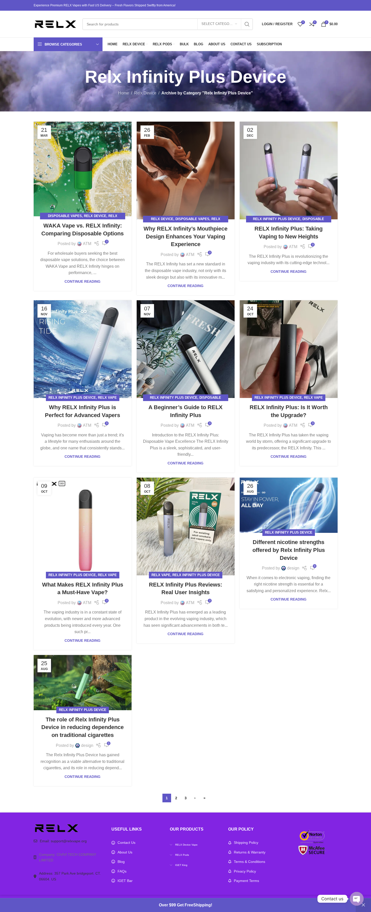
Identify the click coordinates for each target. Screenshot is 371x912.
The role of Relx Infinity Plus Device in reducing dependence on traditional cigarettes (82, 727)
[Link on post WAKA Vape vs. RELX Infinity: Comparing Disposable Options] (83, 169)
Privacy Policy (245, 871)
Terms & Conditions (249, 862)
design (293, 568)
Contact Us (126, 842)
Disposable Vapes (65, 216)
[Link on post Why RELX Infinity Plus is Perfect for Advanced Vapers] (83, 349)
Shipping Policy (246, 842)
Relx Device (145, 93)
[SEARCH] (247, 24)
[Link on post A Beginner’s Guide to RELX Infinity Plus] (186, 349)
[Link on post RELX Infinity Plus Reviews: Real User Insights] (186, 526)
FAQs (122, 871)
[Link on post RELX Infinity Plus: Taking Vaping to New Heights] (289, 170)
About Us (125, 852)
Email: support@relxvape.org (63, 841)
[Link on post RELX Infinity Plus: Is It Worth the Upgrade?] (289, 349)
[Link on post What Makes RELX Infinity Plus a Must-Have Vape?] (83, 526)
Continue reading (82, 281)
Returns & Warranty (249, 852)
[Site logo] (55, 24)
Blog (121, 862)
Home (123, 93)
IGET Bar (125, 881)
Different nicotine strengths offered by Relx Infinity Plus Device (288, 550)
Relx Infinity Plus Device (276, 219)
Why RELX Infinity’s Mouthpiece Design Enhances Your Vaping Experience (185, 236)
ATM (87, 243)
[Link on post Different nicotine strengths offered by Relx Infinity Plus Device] (289, 505)
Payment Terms (246, 881)
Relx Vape (107, 398)
